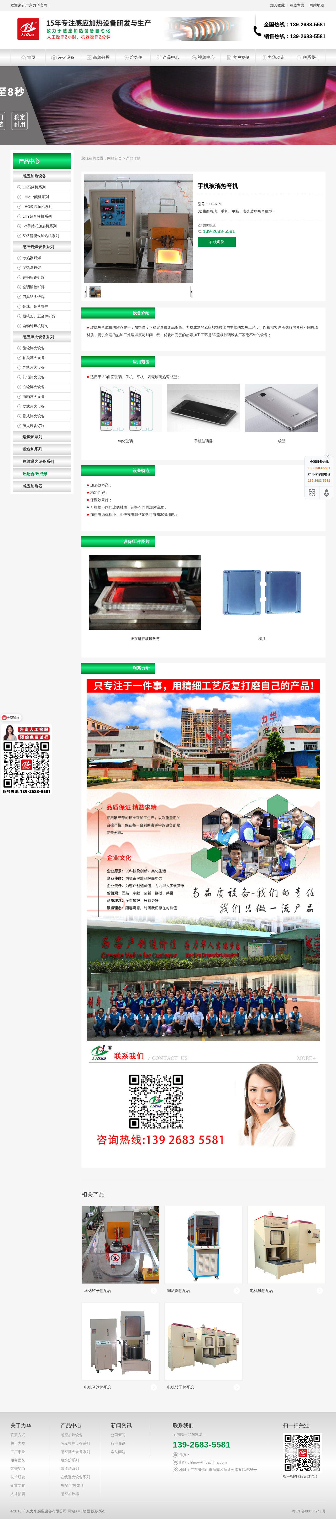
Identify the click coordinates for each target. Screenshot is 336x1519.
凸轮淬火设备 (34, 387)
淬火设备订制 (34, 426)
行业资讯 (118, 1443)
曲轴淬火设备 (34, 396)
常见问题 (118, 1452)
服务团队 (17, 1460)
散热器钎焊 (32, 258)
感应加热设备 (34, 176)
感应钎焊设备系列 (38, 246)
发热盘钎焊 (32, 267)
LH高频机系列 (34, 187)
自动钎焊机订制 (35, 326)
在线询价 (216, 242)
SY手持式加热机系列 (40, 226)
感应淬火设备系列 (38, 337)
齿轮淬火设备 (34, 348)
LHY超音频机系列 (37, 216)
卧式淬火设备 (34, 416)
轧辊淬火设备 (34, 377)
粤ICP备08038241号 (309, 1511)
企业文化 (17, 1485)
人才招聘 (17, 1494)
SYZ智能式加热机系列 (41, 236)
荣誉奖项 (17, 1468)
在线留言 (297, 5)
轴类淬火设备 (34, 358)
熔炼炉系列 (32, 436)
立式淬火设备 (34, 406)
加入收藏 (277, 5)
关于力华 (17, 1443)
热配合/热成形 (35, 473)
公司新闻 (118, 1435)
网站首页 (114, 158)
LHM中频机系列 (36, 197)
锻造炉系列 (32, 449)
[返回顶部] (327, 492)
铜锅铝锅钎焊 (34, 277)
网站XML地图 (79, 1511)
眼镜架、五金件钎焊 (39, 316)
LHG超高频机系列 (37, 206)
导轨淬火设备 (34, 367)
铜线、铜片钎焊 (35, 306)
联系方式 (17, 1435)
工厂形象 (17, 1452)
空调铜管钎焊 (34, 287)
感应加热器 (32, 486)
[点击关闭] (327, 456)
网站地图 (316, 5)
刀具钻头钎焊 (34, 297)
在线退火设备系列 (38, 461)
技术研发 (17, 1477)
